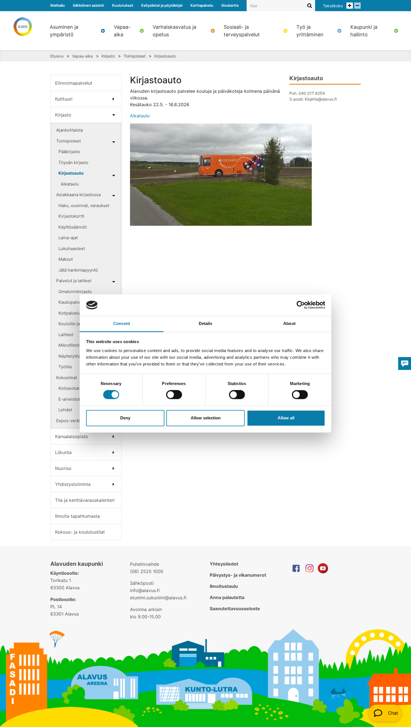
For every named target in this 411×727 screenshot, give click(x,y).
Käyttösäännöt (72, 227)
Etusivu (56, 56)
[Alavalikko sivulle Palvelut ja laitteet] (113, 281)
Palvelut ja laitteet (73, 280)
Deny (125, 417)
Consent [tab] (121, 323)
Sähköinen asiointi (88, 5)
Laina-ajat (68, 237)
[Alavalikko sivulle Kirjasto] (113, 114)
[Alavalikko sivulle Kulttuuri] (113, 99)
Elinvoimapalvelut (73, 83)
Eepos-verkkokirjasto (77, 420)
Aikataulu (70, 184)
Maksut (65, 259)
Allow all (286, 417)
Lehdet (65, 409)
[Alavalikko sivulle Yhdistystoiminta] (113, 484)
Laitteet (65, 334)
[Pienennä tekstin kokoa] (357, 6)
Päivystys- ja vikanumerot (238, 575)
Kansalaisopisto (71, 436)
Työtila (65, 366)
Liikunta (63, 452)
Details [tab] (205, 323)
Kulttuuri (63, 99)
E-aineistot (69, 399)
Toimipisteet (135, 56)
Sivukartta (229, 5)
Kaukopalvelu (71, 302)
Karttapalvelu (201, 5)
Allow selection (206, 417)
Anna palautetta (227, 597)
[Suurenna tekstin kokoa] (349, 6)
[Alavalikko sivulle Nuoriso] (113, 468)
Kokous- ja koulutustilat (80, 532)
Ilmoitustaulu (224, 586)
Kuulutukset (122, 5)
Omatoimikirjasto (75, 291)
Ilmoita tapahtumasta (77, 516)
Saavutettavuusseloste (235, 608)
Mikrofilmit (68, 345)
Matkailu (57, 5)
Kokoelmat (66, 377)
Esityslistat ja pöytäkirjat (162, 5)
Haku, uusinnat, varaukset (83, 205)
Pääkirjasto (69, 151)
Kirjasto (108, 56)
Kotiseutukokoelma (77, 388)
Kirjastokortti (71, 216)
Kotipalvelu (69, 313)
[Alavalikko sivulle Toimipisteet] (113, 142)
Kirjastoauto (165, 56)
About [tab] (289, 323)
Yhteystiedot (224, 564)
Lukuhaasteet (71, 248)
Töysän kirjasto (73, 162)
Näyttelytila (69, 356)
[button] (385, 713)
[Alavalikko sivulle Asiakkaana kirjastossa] (113, 195)
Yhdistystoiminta (73, 484)
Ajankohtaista (69, 130)
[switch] (174, 394)
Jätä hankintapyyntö (78, 270)
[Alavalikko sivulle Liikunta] (113, 452)
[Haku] (310, 5)
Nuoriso (63, 468)
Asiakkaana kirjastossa (78, 194)
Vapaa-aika (82, 56)
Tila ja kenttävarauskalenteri (85, 500)
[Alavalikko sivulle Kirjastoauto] (113, 175)
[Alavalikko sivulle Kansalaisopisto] (113, 436)
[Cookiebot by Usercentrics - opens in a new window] (300, 305)
